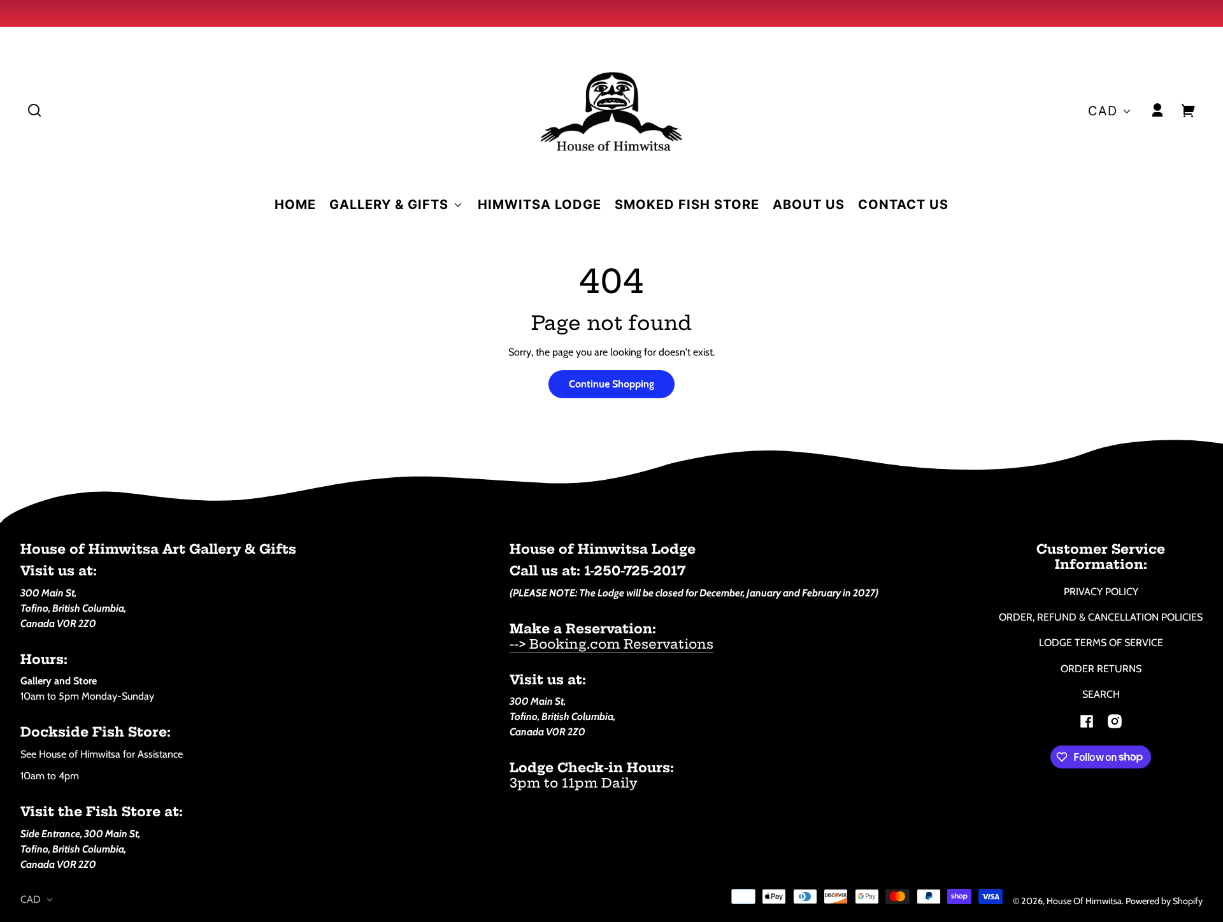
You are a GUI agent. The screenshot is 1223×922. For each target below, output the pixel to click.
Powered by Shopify (1164, 901)
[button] (34, 110)
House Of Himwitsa (1084, 901)
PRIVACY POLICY (1101, 592)
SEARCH (1101, 694)
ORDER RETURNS (1101, 669)
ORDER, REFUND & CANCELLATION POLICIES (1101, 617)
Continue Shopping (611, 384)
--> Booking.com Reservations (611, 644)
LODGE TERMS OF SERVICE (1101, 643)
